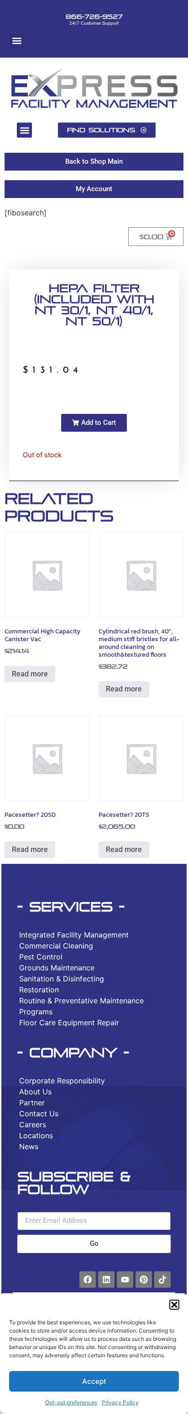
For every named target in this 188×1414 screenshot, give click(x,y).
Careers (32, 1124)
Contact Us (38, 1113)
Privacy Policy (120, 1402)
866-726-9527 (94, 16)
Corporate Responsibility (62, 1080)
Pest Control (41, 956)
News (28, 1146)
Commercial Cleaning (56, 945)
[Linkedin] (106, 1279)
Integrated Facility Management (74, 934)
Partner (32, 1102)
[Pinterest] (144, 1279)
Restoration (39, 989)
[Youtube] (125, 1279)
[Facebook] (87, 1279)
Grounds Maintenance (56, 967)
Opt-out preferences (71, 1402)
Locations (36, 1135)
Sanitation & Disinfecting (61, 978)
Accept (94, 1381)
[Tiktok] (162, 1279)
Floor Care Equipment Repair (69, 1022)
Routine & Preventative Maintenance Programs (81, 1006)
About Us (35, 1091)
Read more (30, 674)
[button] (174, 1304)
